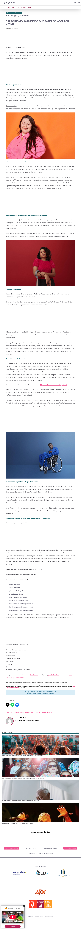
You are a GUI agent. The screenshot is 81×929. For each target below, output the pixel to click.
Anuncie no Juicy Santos (11, 848)
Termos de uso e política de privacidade (40, 853)
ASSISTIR (13, 926)
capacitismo (10, 712)
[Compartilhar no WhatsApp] (12, 705)
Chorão (17, 7)
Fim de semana (10, 7)
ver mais (77, 732)
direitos (16, 712)
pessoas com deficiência (34, 712)
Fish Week (23, 7)
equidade (23, 712)
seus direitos (47, 712)
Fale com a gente (31, 848)
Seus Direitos (34, 675)
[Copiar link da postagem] (7, 705)
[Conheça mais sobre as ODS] (40, 904)
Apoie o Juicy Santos (70, 848)
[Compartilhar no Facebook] (17, 705)
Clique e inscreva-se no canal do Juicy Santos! (44, 385)
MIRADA (30, 7)
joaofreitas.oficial (53, 675)
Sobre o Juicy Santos (50, 848)
